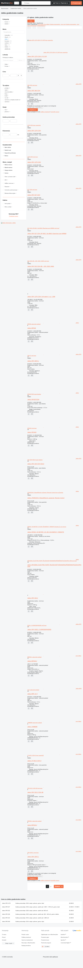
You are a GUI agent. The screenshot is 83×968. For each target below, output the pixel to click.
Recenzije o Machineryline (28, 942)
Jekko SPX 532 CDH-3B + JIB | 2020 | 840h (40, 266)
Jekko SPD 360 (6, 921)
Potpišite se (33, 109)
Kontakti (4, 940)
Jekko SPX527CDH (33, 399)
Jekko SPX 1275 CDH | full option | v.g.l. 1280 (41, 296)
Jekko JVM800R (32, 727)
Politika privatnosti (26, 937)
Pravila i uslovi (25, 934)
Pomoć (4, 937)
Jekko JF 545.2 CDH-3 (34, 761)
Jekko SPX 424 (6, 918)
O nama (4, 934)
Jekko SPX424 (31, 432)
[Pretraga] (23, 3)
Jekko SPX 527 (6, 907)
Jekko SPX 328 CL (33, 361)
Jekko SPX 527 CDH (33, 195)
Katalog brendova (26, 945)
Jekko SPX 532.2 (32, 598)
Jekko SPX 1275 (6, 903)
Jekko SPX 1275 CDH (34, 130)
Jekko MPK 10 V (32, 694)
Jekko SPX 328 (6, 914)
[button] (28, 71)
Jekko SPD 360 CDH (33, 90)
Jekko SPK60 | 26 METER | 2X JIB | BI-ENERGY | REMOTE (45, 532)
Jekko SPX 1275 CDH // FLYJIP (37, 56)
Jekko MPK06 (31, 328)
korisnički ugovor (55, 111)
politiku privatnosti (45, 111)
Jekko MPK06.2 (32, 661)
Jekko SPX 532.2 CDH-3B (35, 792)
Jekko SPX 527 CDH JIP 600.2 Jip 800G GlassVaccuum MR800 (46, 233)
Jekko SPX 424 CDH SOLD (35, 464)
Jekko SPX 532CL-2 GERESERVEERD (39, 629)
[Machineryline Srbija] (7, 3)
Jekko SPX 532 (6, 910)
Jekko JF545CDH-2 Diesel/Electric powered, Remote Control (45, 498)
